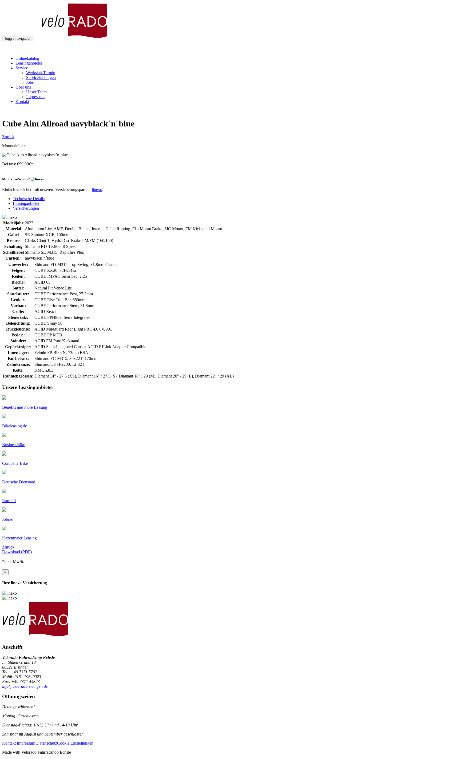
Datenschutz (46, 743)
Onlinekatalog (27, 58)
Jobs (30, 82)
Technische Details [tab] (29, 198)
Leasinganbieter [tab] (26, 203)
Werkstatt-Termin (40, 72)
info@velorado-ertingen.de (25, 686)
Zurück (8, 136)
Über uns (23, 87)
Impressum (35, 96)
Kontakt (22, 101)
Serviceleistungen (41, 77)
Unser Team (36, 92)
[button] (24, 407)
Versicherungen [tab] (26, 208)
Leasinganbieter (28, 63)
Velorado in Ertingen (19, 110)
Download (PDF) (17, 552)
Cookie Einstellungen (75, 743)
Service (21, 68)
